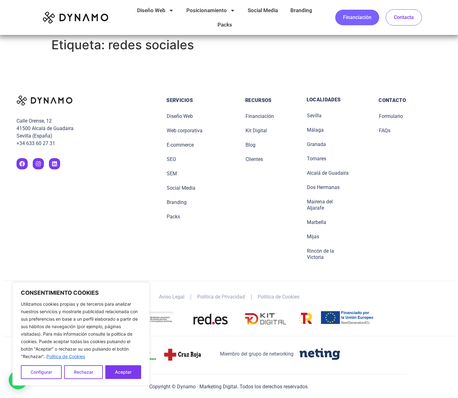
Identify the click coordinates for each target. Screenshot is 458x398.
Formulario (391, 116)
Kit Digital (256, 130)
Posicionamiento (206, 10)
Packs (224, 25)
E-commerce (180, 145)
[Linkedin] (54, 163)
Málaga (315, 130)
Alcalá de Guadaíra (328, 173)
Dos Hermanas (323, 187)
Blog (250, 145)
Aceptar (123, 372)
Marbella (316, 222)
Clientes (254, 159)
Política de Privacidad (221, 297)
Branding (301, 10)
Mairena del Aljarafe (320, 205)
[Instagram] (38, 163)
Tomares (316, 159)
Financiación (260, 116)
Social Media (263, 10)
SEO (171, 159)
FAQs (384, 130)
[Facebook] (22, 163)
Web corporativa (185, 130)
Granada (316, 144)
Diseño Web (151, 10)
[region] (81, 334)
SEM (172, 174)
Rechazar (83, 372)
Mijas (313, 237)
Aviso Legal (171, 297)
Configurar (41, 372)
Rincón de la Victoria (320, 254)
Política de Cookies (65, 356)
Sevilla (314, 116)
